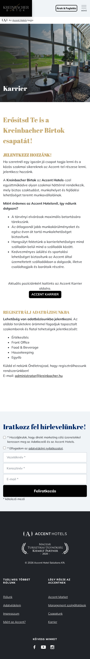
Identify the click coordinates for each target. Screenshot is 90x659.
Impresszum (11, 613)
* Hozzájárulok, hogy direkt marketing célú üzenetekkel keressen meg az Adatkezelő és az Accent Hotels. (44, 439)
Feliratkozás (45, 491)
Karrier (52, 622)
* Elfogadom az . (35, 448)
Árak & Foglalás (66, 8)
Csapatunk (55, 613)
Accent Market (58, 597)
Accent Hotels (19, 20)
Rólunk (7, 597)
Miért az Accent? (14, 622)
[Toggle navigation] (85, 8)
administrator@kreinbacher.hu (39, 376)
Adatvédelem (12, 605)
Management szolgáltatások (67, 605)
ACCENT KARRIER (45, 294)
